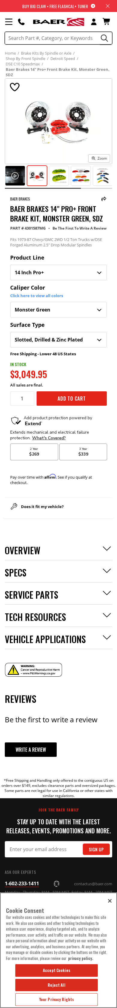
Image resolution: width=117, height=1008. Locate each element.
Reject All (56, 985)
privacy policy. (80, 958)
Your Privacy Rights (56, 999)
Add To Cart (72, 398)
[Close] (109, 900)
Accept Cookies (56, 970)
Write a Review (31, 749)
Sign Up (96, 849)
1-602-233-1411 (22, 883)
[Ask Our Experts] (21, 21)
